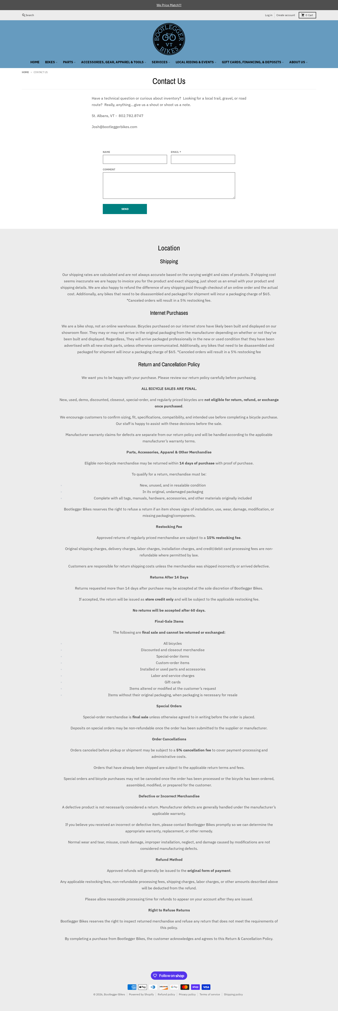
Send (125, 209)
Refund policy (166, 994)
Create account (285, 15)
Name (106, 152)
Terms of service (210, 994)
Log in (268, 15)
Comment (109, 169)
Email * (176, 152)
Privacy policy (187, 994)
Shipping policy (233, 994)
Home (25, 72)
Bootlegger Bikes (114, 994)
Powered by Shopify (141, 994)
